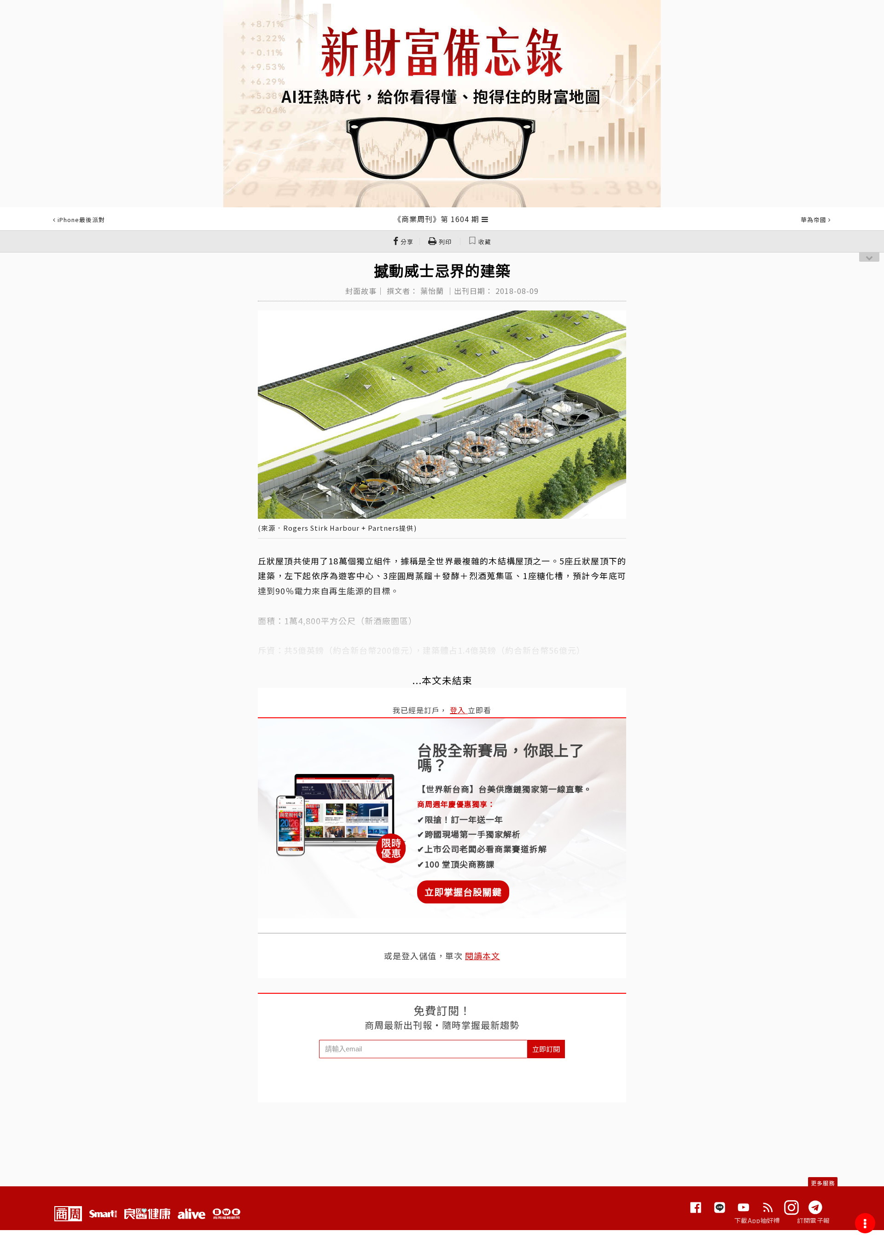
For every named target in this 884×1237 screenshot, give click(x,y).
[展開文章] (485, 218)
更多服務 (823, 1183)
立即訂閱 (546, 1049)
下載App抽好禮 (757, 1220)
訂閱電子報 (813, 1220)
